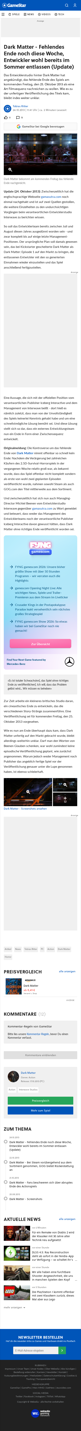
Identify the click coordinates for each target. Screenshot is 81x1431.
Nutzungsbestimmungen (16, 1375)
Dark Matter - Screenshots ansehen (25, 809)
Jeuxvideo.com (63, 1387)
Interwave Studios (28, 1089)
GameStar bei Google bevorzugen (43, 126)
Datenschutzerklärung (54, 1375)
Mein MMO (38, 1387)
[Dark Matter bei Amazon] (14, 986)
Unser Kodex (37, 1368)
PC (42, 949)
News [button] (30, 14)
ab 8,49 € (29, 990)
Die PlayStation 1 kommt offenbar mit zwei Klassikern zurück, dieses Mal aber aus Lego (53, 1295)
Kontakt (62, 1372)
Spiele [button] (16, 14)
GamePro (26, 1387)
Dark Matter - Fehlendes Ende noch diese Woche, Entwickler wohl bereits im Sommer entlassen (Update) (40, 1146)
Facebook (29, 1396)
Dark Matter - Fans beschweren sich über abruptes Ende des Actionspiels (41, 1184)
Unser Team (23, 1368)
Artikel (8, 949)
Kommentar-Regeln (38, 1034)
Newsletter (51, 1372)
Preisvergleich (23, 972)
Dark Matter (25, 453)
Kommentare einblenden (40, 1055)
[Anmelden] (62, 1350)
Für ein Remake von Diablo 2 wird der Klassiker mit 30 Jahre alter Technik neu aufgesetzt (53, 1236)
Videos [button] (46, 14)
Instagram (40, 1396)
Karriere (41, 1372)
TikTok (50, 1396)
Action (50, 949)
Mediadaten (36, 1375)
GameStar (15, 1387)
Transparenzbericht (45, 1379)
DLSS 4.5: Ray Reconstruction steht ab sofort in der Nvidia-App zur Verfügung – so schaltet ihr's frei (53, 1257)
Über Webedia (52, 1368)
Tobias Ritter (20, 106)
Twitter (19, 1396)
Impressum (10, 1368)
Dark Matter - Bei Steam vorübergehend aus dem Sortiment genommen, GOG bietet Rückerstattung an (41, 1166)
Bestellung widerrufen (24, 1372)
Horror (8, 956)
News (18, 949)
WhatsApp (60, 1396)
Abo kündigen (68, 1368)
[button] (67, 5)
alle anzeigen (67, 971)
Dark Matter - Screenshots (25, 1199)
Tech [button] (61, 14)
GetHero (50, 1387)
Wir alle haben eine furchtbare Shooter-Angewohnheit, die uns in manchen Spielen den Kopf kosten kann (52, 1277)
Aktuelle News (22, 1219)
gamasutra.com (51, 196)
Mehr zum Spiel (40, 1110)
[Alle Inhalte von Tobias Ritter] (7, 108)
